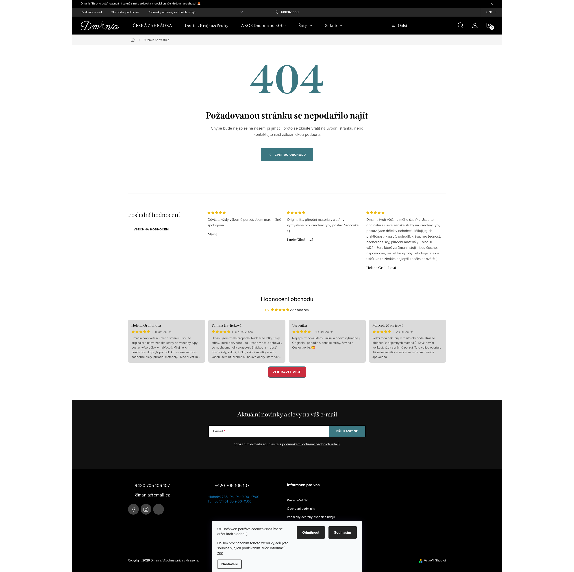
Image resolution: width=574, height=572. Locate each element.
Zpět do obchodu (290, 155)
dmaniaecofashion (146, 509)
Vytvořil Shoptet (435, 560)
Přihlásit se (347, 431)
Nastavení (229, 564)
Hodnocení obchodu (287, 299)
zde (220, 552)
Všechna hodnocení (152, 229)
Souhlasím (342, 532)
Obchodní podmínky (125, 12)
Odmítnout (310, 532)
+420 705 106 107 (152, 485)
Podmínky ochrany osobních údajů (172, 12)
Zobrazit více (287, 372)
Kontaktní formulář (158, 509)
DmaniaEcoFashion (133, 509)
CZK (489, 12)
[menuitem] (152, 26)
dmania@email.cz (152, 495)
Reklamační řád (91, 12)
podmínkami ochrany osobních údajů (311, 444)
